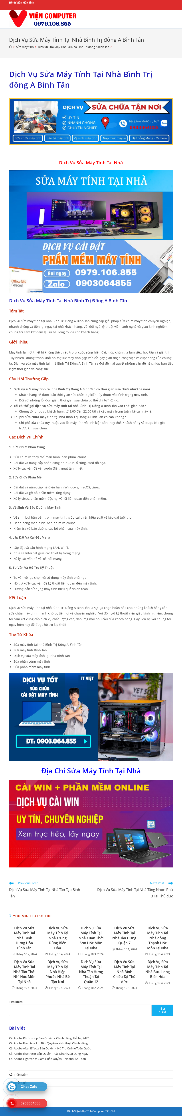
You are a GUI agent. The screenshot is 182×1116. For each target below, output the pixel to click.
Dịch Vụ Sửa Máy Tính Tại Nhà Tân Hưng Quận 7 (124, 935)
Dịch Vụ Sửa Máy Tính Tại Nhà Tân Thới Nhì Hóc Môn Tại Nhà (24, 971)
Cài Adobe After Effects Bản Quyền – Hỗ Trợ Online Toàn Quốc (50, 1048)
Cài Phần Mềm (18, 1074)
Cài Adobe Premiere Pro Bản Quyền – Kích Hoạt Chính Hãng (48, 1043)
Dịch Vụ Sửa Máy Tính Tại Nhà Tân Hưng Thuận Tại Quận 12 (91, 971)
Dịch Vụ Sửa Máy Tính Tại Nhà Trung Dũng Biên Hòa (57, 938)
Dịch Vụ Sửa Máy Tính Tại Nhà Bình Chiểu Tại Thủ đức (124, 971)
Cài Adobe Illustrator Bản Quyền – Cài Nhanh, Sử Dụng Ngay (48, 1054)
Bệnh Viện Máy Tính (21, 2)
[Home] (10, 47)
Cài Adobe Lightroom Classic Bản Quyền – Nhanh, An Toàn (47, 1059)
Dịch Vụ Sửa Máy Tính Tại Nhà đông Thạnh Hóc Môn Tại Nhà (157, 938)
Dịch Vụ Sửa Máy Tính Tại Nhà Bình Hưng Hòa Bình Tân (24, 938)
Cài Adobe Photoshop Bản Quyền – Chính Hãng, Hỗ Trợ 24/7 (49, 1038)
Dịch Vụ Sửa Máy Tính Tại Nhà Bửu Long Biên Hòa (157, 969)
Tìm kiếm (16, 1002)
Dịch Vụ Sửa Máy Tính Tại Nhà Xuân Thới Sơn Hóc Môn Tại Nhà (91, 938)
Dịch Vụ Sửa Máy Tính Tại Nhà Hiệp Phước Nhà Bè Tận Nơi (58, 971)
